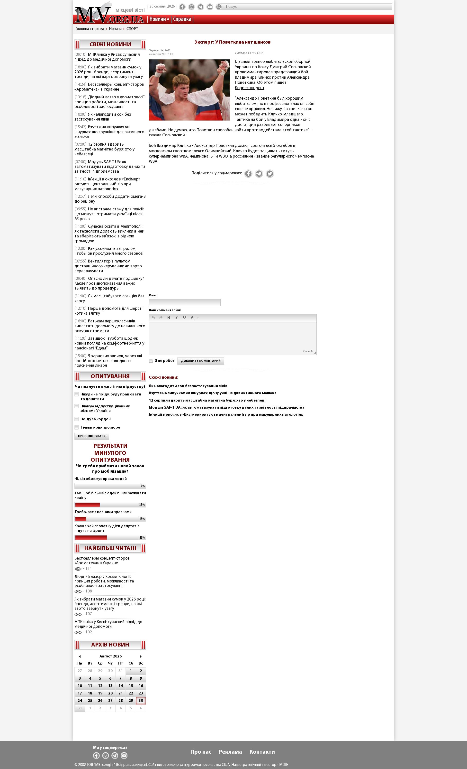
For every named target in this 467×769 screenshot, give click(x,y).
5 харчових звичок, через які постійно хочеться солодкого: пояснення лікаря (108, 361)
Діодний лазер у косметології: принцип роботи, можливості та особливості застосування (109, 102)
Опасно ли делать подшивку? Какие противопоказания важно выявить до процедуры (109, 284)
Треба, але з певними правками (103, 512)
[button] (153, 318)
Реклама (230, 752)
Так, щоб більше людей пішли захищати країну (110, 495)
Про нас (200, 752)
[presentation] (153, 318)
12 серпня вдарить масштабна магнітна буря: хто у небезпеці (104, 149)
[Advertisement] (232, 243)
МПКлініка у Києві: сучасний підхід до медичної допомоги (107, 57)
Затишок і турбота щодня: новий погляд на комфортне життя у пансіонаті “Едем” (109, 344)
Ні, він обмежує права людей (100, 479)
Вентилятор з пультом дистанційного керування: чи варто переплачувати (108, 266)
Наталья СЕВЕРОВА (249, 53)
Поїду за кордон (96, 419)
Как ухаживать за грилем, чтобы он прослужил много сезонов (108, 251)
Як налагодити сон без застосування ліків (102, 117)
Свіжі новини (110, 45)
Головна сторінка (89, 29)
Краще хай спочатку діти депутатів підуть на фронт (107, 528)
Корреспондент (249, 88)
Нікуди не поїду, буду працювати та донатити (111, 397)
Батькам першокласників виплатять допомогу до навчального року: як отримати (109, 326)
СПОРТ (132, 29)
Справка (182, 19)
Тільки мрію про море (100, 428)
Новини (157, 19)
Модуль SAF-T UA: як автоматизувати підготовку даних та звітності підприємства (109, 167)
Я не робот (165, 361)
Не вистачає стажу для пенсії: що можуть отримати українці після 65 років (109, 214)
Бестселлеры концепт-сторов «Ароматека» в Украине (109, 87)
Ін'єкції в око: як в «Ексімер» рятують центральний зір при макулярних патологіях (107, 184)
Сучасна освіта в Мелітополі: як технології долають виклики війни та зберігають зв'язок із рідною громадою (109, 234)
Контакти (262, 752)
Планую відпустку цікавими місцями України (105, 408)
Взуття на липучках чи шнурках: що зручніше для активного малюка (109, 132)
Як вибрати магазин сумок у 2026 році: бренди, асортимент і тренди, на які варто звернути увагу (108, 72)
